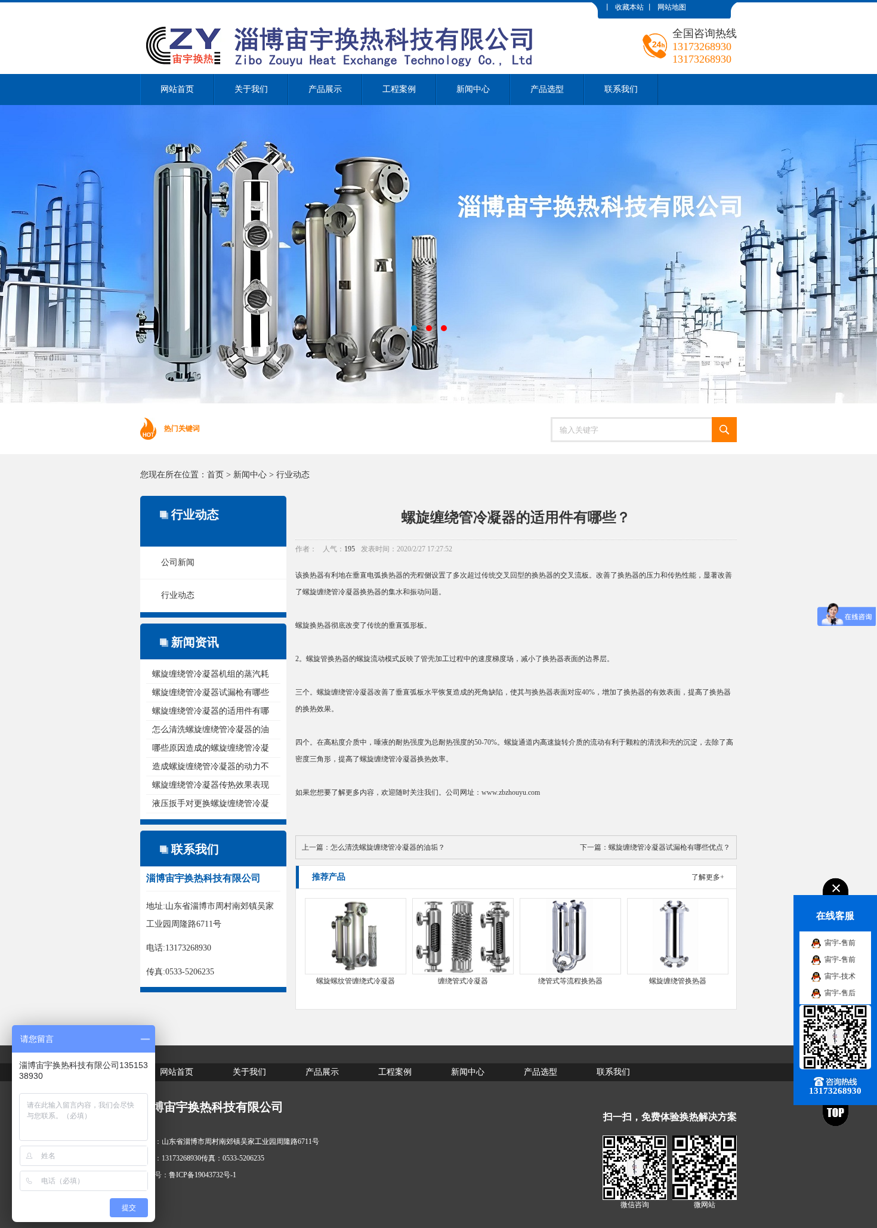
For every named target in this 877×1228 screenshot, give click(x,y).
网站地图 (671, 7)
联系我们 (621, 89)
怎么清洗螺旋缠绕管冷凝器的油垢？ (388, 847)
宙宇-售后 (840, 993)
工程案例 (399, 89)
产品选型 (547, 89)
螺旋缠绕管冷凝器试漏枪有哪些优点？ (669, 847)
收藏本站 (629, 7)
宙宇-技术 (840, 976)
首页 (215, 474)
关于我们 (251, 89)
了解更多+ (707, 877)
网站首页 (177, 89)
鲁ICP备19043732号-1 (202, 1175)
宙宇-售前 (840, 943)
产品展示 (325, 89)
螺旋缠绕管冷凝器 (331, 592)
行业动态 (293, 474)
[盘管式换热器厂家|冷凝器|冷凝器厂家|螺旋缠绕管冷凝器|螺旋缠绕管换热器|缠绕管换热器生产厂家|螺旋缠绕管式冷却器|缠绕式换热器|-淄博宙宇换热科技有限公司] (345, 11)
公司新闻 (177, 562)
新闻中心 (473, 89)
